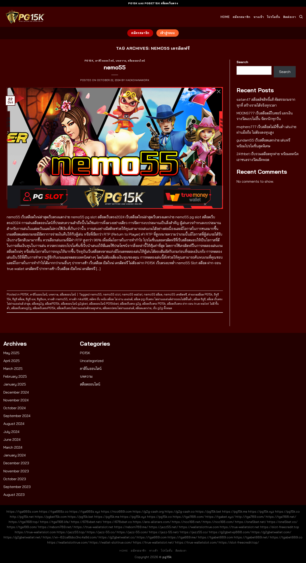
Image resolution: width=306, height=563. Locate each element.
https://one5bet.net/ (250, 522)
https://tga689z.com (22, 511)
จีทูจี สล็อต (18, 299)
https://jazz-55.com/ (132, 532)
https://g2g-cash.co (180, 511)
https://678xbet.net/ (86, 522)
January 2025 (14, 384)
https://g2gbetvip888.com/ (230, 532)
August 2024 (13, 423)
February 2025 (15, 376)
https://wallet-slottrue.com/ (111, 542)
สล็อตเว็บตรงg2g (21, 308)
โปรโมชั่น (273, 17)
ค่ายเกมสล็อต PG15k (200, 294)
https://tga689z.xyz (84, 511)
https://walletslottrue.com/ (68, 542)
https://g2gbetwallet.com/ (271, 532)
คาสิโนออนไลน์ (104, 60)
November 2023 (16, 471)
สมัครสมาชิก (241, 17)
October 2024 (14, 408)
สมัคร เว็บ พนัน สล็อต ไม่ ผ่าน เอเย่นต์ (111, 299)
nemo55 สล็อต (153, 294)
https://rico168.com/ (218, 522)
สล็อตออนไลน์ (136, 60)
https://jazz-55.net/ (164, 532)
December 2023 (16, 463)
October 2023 (14, 479)
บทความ (121, 60)
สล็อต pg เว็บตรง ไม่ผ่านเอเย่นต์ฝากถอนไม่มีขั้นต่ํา (163, 299)
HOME (225, 17)
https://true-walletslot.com (35, 532)
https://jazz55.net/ (163, 527)
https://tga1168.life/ (55, 522)
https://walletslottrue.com (199, 527)
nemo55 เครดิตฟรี (175, 294)
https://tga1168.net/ (281, 517)
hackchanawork (137, 80)
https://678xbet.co (117, 522)
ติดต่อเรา (289, 17)
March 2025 (13, 368)
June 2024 (12, 439)
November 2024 (16, 400)
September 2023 (17, 486)
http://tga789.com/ (250, 517)
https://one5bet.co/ (282, 522)
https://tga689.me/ (182, 537)
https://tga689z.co (54, 511)
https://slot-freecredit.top (279, 527)
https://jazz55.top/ (71, 532)
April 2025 (11, 360)
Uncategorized (91, 360)
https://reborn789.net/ (55, 527)
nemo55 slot (112, 294)
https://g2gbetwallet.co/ (117, 537)
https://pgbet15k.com (51, 517)
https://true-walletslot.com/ (196, 542)
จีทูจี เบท (31, 299)
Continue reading (114, 278)
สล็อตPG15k (52, 303)
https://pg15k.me (234, 511)
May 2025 (11, 353)
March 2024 (12, 447)
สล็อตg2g (38, 303)
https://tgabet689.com (215, 537)
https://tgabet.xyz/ (220, 517)
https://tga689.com (152, 537)
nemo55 (115, 67)
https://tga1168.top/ (24, 522)
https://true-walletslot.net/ (153, 542)
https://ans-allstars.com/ (152, 522)
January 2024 (14, 455)
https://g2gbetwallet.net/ (23, 537)
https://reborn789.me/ (131, 527)
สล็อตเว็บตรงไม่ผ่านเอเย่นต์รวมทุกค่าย (79, 308)
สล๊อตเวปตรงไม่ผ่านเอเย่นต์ (118, 308)
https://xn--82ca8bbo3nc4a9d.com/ (70, 537)
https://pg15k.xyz (261, 511)
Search (242, 62)
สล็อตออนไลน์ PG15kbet (104, 303)
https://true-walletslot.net (93, 527)
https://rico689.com (116, 511)
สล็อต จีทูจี (200, 299)
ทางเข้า (259, 17)
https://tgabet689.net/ (251, 537)
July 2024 (11, 431)
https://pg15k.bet (208, 511)
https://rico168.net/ (187, 522)
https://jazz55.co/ (194, 532)
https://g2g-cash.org (148, 511)
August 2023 (14, 494)
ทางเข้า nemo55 (57, 299)
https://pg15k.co (287, 511)
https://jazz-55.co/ (101, 532)
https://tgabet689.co (286, 537)
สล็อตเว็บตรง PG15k (154, 303)
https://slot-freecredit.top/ (239, 542)
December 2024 (16, 392)
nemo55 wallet (132, 294)
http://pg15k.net (22, 517)
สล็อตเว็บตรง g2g (130, 303)
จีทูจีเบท (41, 299)
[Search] (301, 17)
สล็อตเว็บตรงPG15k (44, 308)
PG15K (89, 60)
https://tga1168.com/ (189, 517)
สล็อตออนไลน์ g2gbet (74, 303)
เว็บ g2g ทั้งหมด (162, 308)
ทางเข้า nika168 (78, 299)
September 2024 (16, 415)
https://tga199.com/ (22, 527)
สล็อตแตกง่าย (144, 308)
